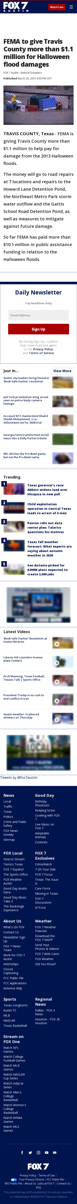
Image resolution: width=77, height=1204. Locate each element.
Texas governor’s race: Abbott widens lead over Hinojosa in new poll (47, 489)
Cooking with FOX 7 (47, 817)
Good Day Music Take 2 (15, 899)
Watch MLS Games (11, 1128)
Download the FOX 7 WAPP (45, 938)
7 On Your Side (45, 869)
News (8, 795)
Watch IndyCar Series (13, 1085)
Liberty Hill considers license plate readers (23, 659)
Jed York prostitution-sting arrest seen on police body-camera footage (25, 400)
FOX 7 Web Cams (47, 954)
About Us (12, 921)
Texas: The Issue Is (46, 881)
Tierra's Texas (13, 864)
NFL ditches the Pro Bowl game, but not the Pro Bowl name (24, 455)
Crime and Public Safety (15, 824)
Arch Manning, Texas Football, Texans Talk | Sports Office (24, 678)
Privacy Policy (43, 349)
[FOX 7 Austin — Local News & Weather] (15, 7)
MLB (6, 1015)
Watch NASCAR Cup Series (14, 1076)
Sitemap (9, 840)
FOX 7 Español (13, 869)
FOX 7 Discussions (43, 900)
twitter (30, 1152)
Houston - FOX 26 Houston (47, 1021)
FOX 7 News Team (12, 948)
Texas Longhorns (15, 1005)
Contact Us (11, 932)
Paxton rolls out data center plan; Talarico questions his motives (45, 527)
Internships (11, 964)
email (54, 1152)
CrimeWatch (43, 864)
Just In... (11, 370)
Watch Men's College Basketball (12, 1096)
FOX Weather (44, 959)
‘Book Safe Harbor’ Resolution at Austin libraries (25, 640)
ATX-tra (40, 907)
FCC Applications (15, 983)
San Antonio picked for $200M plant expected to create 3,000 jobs (47, 569)
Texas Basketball (15, 1026)
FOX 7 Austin (11, 73)
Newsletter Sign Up (14, 939)
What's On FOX (13, 927)
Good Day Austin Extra (15, 890)
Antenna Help (12, 988)
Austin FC (9, 1010)
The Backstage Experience (13, 908)
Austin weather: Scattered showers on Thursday (21, 716)
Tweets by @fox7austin (18, 777)
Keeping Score (45, 810)
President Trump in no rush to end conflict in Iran (23, 696)
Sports (9, 999)
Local (7, 801)
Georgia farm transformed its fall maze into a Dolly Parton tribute (26, 436)
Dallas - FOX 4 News (45, 1012)
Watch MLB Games (11, 1067)
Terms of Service (41, 353)
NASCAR (9, 1020)
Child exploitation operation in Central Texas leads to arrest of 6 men (49, 508)
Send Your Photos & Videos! (47, 947)
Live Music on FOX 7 (44, 826)
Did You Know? (45, 964)
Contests (41, 842)
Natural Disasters (31, 73)
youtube (46, 1152)
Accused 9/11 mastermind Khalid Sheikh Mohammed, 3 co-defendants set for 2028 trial (25, 419)
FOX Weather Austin (12, 881)
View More (62, 371)
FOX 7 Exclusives (44, 856)
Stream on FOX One (13, 1039)
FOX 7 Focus (44, 874)
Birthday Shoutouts (42, 803)
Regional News (43, 1002)
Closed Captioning (10, 971)
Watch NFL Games (11, 1049)
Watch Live (57, 7)
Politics (8, 817)
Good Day (44, 795)
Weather (43, 921)
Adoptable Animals (42, 835)
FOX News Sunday (10, 832)
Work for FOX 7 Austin (14, 957)
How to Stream (14, 859)
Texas (7, 812)
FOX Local (12, 853)
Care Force (42, 888)
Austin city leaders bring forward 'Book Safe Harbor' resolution (26, 379)
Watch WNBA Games (12, 1120)
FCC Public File (13, 978)
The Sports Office (15, 874)
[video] (63, 643)
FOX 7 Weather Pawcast (45, 929)
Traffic (7, 806)
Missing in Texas (46, 893)
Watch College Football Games (14, 1058)
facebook (22, 1152)
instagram (38, 1152)
